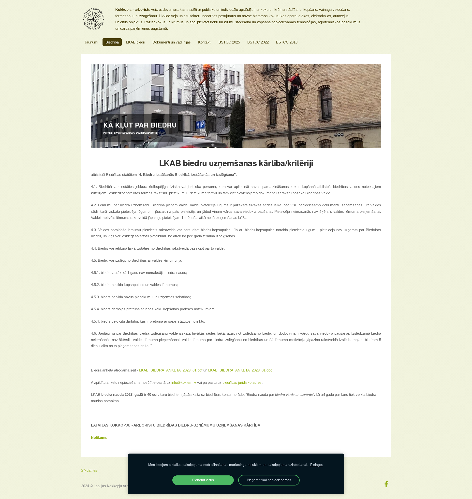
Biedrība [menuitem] (112, 42)
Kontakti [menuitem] (204, 42)
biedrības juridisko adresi (242, 382)
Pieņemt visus (203, 480)
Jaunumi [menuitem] (91, 42)
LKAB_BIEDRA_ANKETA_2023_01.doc (240, 370)
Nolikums (99, 437)
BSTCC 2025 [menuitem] (229, 42)
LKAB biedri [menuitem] (135, 42)
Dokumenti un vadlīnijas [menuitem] (171, 42)
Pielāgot (316, 465)
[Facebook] (386, 484)
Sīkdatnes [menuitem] (89, 470)
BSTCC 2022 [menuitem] (258, 42)
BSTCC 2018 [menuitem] (286, 42)
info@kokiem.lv (183, 382)
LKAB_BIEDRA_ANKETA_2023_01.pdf (170, 370)
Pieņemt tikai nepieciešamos (269, 480)
